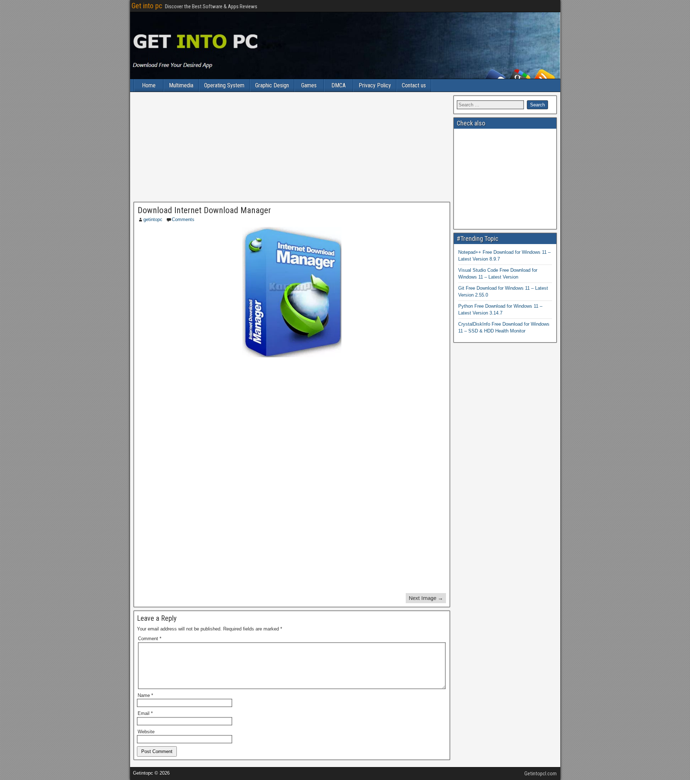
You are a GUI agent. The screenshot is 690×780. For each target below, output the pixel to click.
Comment (149, 638)
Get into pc (147, 5)
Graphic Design (272, 85)
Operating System (224, 85)
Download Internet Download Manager (204, 210)
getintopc (152, 219)
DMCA (338, 85)
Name (145, 695)
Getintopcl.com (540, 773)
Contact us (414, 85)
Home (149, 85)
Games (309, 85)
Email (145, 713)
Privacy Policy (375, 85)
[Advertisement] (292, 148)
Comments (183, 219)
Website (146, 731)
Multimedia (181, 85)
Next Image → (426, 598)
